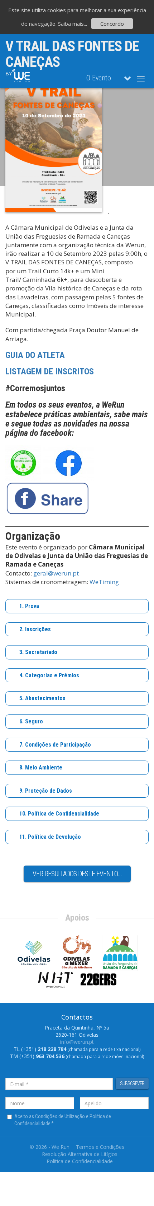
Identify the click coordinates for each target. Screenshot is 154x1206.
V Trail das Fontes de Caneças (72, 54)
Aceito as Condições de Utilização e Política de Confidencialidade (62, 1119)
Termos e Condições (100, 1146)
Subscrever (132, 1083)
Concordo (112, 23)
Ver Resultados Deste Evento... (77, 873)
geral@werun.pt (56, 573)
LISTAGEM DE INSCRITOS (49, 372)
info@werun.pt (77, 1041)
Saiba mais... (72, 23)
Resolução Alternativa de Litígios (79, 1154)
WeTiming (104, 582)
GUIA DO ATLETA (35, 355)
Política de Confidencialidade (80, 1161)
